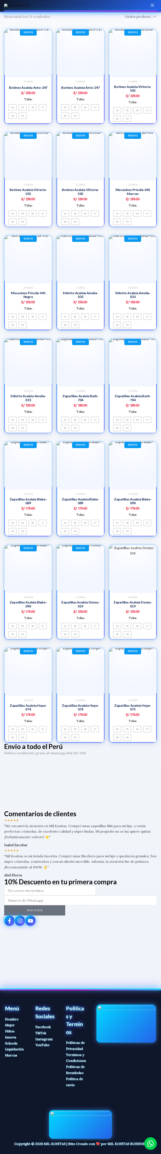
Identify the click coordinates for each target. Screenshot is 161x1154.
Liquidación (14, 1049)
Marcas (11, 1055)
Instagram (44, 1039)
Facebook (43, 1027)
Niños (9, 1031)
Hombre (11, 1019)
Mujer (10, 1025)
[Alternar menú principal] (152, 5)
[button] (150, 1143)
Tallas (28, 99)
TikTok (40, 1033)
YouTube (42, 1045)
